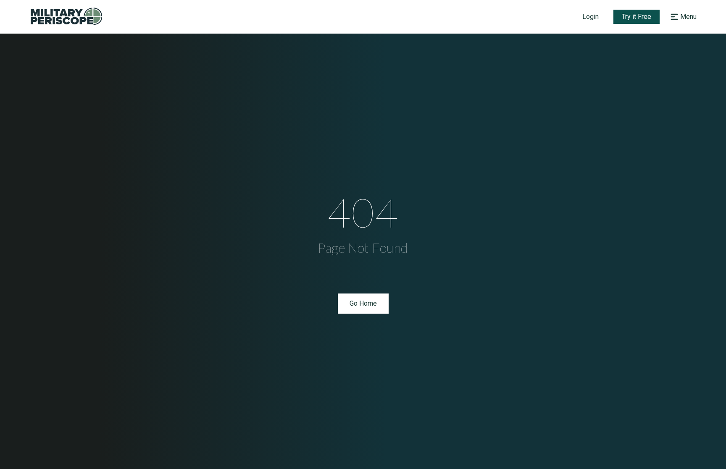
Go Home (363, 303)
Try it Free (636, 17)
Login (590, 17)
